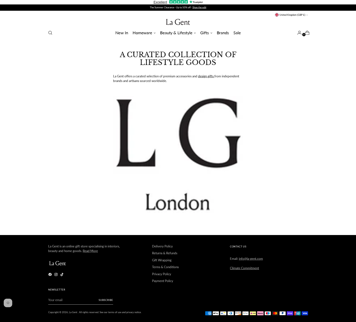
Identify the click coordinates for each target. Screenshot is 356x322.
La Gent (73, 312)
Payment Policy (162, 281)
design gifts (206, 76)
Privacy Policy (161, 274)
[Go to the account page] (298, 32)
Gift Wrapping (162, 260)
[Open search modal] (50, 32)
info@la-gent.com (251, 259)
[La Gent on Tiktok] (62, 275)
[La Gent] (178, 22)
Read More (90, 251)
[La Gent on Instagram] (56, 275)
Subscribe (106, 299)
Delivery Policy (162, 246)
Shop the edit (199, 7)
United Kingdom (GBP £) (292, 14)
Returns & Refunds (164, 253)
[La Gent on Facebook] (50, 275)
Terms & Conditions (165, 267)
